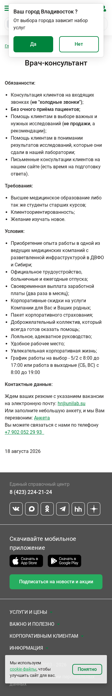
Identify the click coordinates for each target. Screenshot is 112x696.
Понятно (87, 669)
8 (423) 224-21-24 (31, 492)
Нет (79, 44)
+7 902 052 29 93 (24, 432)
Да (33, 44)
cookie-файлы (23, 669)
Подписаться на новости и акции (56, 581)
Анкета (42, 418)
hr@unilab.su (71, 403)
